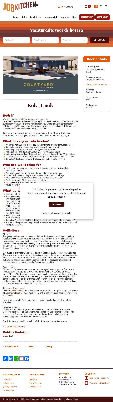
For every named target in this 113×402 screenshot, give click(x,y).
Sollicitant (87, 17)
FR (106, 6)
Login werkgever (71, 399)
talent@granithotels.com (96, 84)
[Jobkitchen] (20, 6)
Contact (65, 17)
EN (101, 6)
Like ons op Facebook (99, 378)
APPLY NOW (17, 290)
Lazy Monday (8, 390)
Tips (74, 17)
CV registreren (36, 383)
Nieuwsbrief (51, 17)
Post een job (35, 386)
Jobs (24, 17)
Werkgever (102, 17)
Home (16, 17)
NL (96, 6)
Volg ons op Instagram (99, 383)
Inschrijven (35, 17)
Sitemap (35, 399)
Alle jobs (33, 379)
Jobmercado (8, 383)
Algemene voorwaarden (51, 399)
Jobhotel (7, 379)
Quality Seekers (10, 386)
